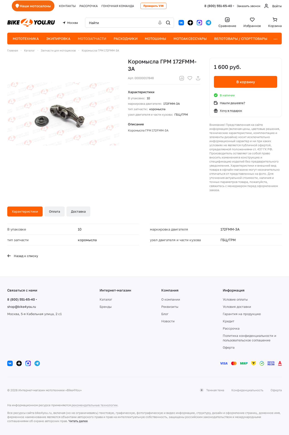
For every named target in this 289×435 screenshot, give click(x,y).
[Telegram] (208, 22)
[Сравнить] (181, 78)
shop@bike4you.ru (21, 307)
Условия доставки (237, 307)
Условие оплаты (235, 299)
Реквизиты (169, 307)
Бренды (106, 307)
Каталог (106, 299)
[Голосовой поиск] (160, 22)
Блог (164, 314)
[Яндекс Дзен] (190, 22)
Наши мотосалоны (35, 6)
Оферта (229, 347)
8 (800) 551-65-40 (218, 6)
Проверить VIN (153, 5)
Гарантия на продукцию (242, 314)
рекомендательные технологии (94, 405)
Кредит (228, 321)
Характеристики (25, 211)
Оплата (54, 211)
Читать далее (78, 421)
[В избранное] (190, 78)
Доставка (78, 211)
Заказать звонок (248, 6)
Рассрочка (231, 328)
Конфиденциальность (247, 390)
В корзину (245, 82)
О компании (170, 299)
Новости (168, 321)
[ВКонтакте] (181, 22)
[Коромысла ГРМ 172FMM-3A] (63, 114)
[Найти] (168, 23)
